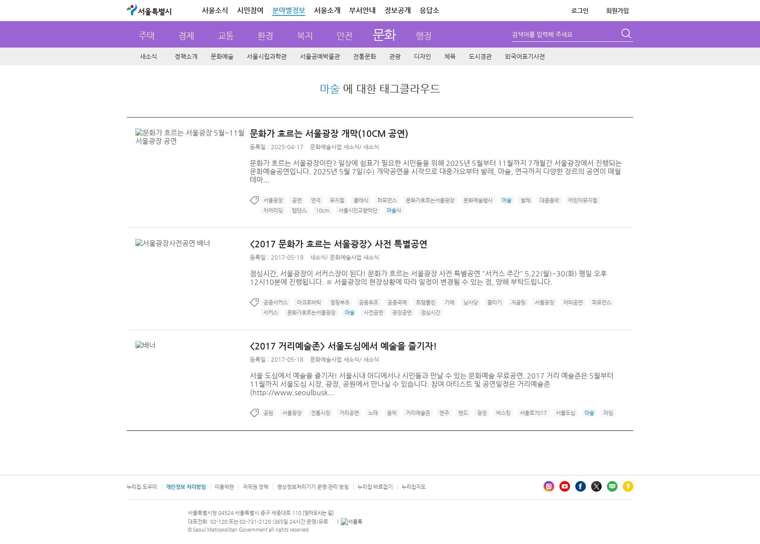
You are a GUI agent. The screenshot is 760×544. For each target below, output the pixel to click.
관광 (395, 56)
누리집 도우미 (142, 487)
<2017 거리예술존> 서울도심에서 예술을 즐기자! (343, 346)
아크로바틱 (309, 302)
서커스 (270, 312)
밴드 (463, 413)
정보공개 (397, 10)
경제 (186, 36)
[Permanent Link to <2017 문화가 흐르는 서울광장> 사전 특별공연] (175, 243)
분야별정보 (288, 10)
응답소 (429, 10)
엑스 (596, 486)
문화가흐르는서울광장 (430, 200)
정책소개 (186, 56)
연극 (316, 200)
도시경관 (480, 56)
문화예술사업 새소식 (334, 146)
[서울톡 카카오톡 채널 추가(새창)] (351, 521)
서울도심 (565, 413)
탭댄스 (299, 210)
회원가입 (617, 10)
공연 (297, 200)
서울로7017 (533, 413)
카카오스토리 (628, 486)
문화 (384, 34)
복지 (305, 36)
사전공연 (373, 312)
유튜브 (564, 486)
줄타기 (494, 302)
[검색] (627, 34)
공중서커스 (275, 302)
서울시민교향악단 (358, 210)
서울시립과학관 (267, 56)
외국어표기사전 (525, 56)
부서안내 (362, 10)
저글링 (518, 302)
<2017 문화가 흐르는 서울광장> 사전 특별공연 (339, 244)
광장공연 (402, 312)
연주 (444, 413)
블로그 (612, 486)
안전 (344, 36)
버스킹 (503, 413)
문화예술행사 (478, 200)
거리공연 (349, 413)
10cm (322, 210)
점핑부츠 (340, 302)
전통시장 (320, 413)
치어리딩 (273, 210)
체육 (450, 56)
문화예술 (222, 56)
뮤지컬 (337, 200)
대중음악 (549, 200)
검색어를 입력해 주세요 (542, 34)
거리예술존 (418, 413)
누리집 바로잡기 (375, 487)
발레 (525, 200)
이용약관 (224, 487)
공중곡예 (397, 302)
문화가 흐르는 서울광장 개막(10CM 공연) (329, 134)
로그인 (579, 10)
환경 (265, 36)
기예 (449, 302)
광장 (482, 413)
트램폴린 (425, 302)
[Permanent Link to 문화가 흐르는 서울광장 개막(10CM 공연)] (192, 133)
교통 (226, 36)
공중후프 (368, 302)
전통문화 (364, 56)
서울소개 (327, 10)
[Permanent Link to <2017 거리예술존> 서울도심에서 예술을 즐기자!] (147, 345)
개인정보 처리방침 (186, 487)
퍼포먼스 (387, 200)
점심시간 (430, 312)
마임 (608, 413)
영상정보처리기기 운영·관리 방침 (313, 487)
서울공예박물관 (320, 56)
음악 (392, 413)
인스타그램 (549, 486)
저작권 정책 (255, 487)
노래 (373, 413)
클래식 (361, 200)
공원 (268, 413)
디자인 (422, 56)
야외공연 (573, 302)
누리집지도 (414, 487)
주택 (146, 36)
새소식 (148, 56)
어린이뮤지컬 (582, 200)
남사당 (471, 302)
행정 (423, 36)
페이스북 (580, 486)
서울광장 (273, 200)
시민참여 (250, 10)
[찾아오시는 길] (318, 513)
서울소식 (215, 10)
